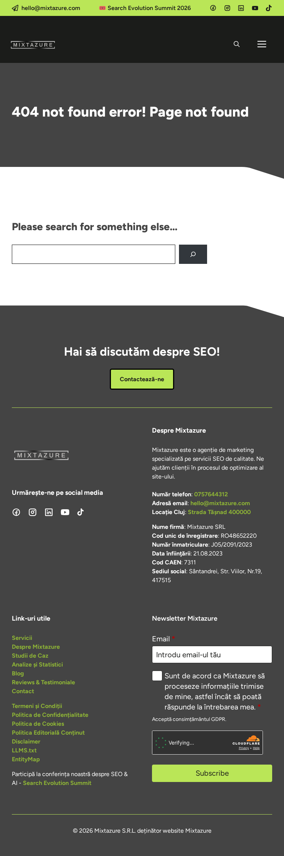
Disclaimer (26, 741)
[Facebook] (213, 7)
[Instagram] (227, 8)
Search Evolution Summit (57, 782)
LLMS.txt (24, 750)
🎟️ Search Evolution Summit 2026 (145, 7)
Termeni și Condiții (37, 705)
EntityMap (26, 759)
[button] (236, 44)
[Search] (193, 254)
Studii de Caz (30, 655)
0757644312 (211, 494)
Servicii (22, 637)
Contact (23, 691)
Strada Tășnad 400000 (219, 512)
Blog (18, 673)
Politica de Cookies (38, 723)
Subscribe (212, 773)
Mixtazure (198, 830)
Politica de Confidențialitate (50, 714)
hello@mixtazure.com (50, 7)
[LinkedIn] (241, 8)
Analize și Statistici (37, 664)
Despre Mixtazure (36, 646)
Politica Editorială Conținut (48, 732)
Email (163, 638)
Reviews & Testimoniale (43, 682)
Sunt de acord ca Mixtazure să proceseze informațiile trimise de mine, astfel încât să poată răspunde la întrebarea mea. (215, 691)
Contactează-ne (142, 379)
